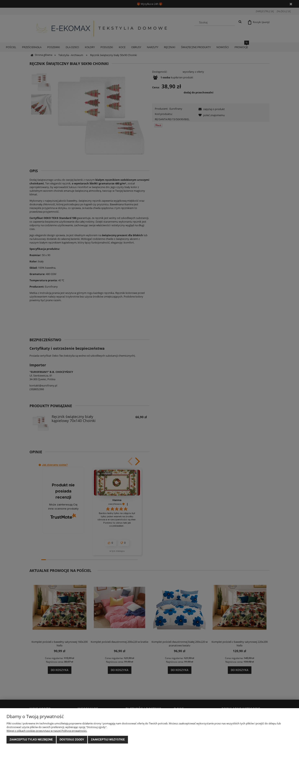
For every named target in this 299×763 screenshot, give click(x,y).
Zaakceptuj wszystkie (108, 739)
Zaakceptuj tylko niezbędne (31, 739)
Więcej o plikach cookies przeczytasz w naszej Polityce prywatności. (47, 731)
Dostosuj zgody (72, 739)
